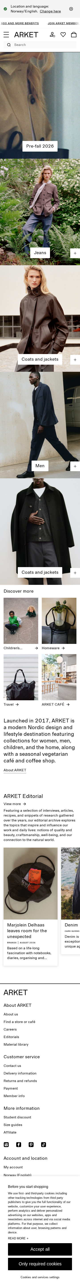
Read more (18, 1238)
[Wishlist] (63, 34)
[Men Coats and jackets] (40, 531)
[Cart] (73, 34)
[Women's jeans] (40, 212)
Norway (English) (17, 1175)
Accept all (40, 1249)
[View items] (75, 253)
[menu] (6, 34)
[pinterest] (31, 1144)
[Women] (40, 105)
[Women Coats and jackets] (40, 318)
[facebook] (18, 1144)
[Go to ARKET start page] (26, 34)
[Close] (71, 9)
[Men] (40, 425)
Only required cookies (40, 1263)
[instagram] (6, 1144)
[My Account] (52, 34)
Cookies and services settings (40, 1277)
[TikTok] (43, 1144)
